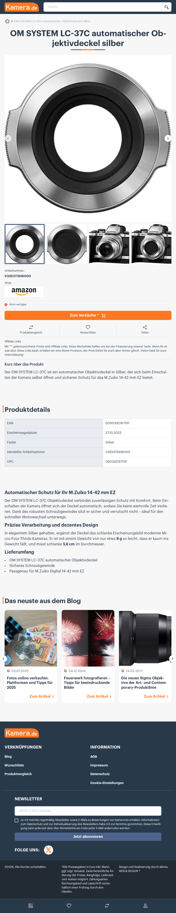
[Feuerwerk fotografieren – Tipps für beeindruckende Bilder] (88, 638)
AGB (93, 756)
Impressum (99, 765)
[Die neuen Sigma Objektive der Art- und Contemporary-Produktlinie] (145, 638)
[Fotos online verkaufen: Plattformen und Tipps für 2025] (31, 638)
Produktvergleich (18, 774)
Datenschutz (100, 774)
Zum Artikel (40, 696)
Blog (8, 756)
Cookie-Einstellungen (107, 783)
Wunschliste (14, 765)
